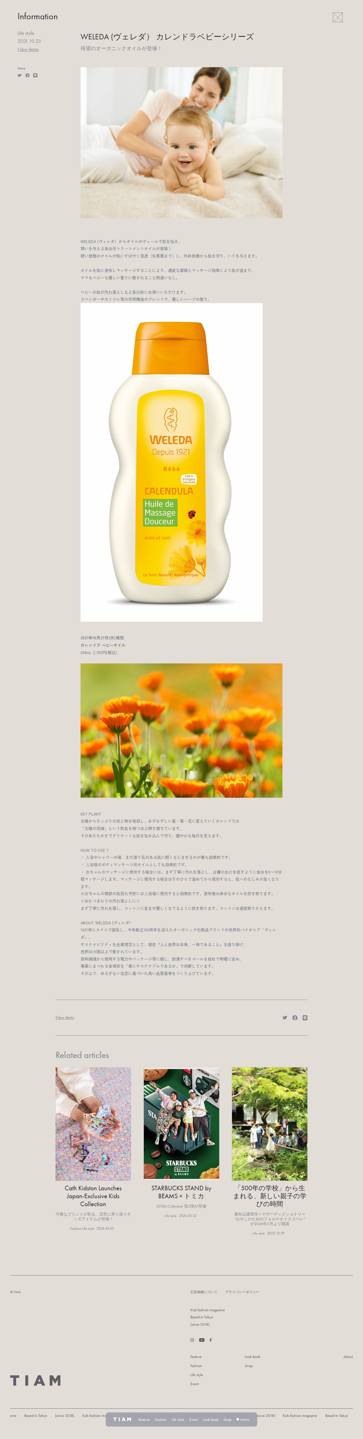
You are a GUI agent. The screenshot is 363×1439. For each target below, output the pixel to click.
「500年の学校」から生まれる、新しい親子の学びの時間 (270, 1196)
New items (28, 49)
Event (194, 1383)
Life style (196, 1374)
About (348, 1356)
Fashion (196, 1365)
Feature (196, 1356)
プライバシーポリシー (242, 1292)
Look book (252, 1356)
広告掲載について (204, 1292)
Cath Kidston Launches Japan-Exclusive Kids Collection (93, 1196)
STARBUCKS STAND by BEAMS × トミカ (181, 1192)
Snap (249, 1365)
